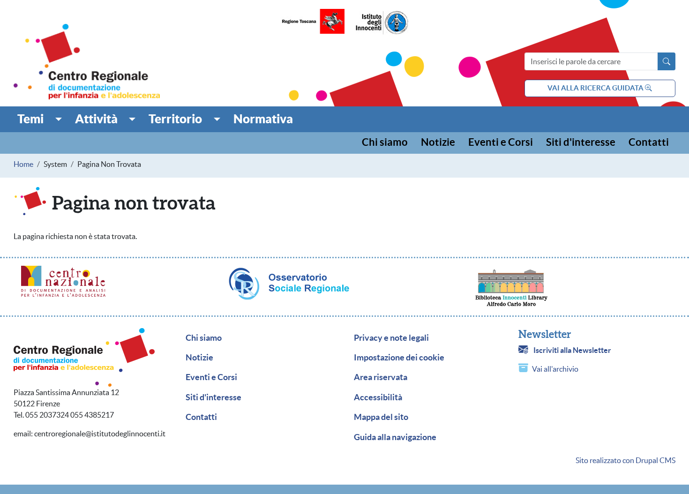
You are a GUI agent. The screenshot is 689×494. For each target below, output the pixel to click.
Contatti (649, 143)
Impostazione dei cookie (399, 357)
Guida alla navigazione (395, 437)
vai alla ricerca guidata (596, 88)
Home (23, 164)
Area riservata (380, 377)
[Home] (87, 61)
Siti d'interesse (580, 143)
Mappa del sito (381, 417)
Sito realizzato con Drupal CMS (625, 460)
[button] (40, 119)
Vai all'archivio (555, 369)
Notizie (438, 143)
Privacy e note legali (391, 338)
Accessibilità (378, 397)
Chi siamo (385, 143)
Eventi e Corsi (500, 143)
